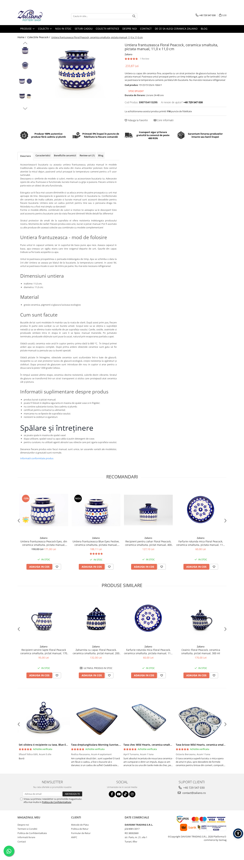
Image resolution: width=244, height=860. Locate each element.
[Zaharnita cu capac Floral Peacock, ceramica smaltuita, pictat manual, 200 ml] (96, 618)
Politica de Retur (79, 828)
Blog (204, 28)
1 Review (144, 58)
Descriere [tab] (25, 156)
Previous (25, 43)
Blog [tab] (100, 155)
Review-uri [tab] (87, 155)
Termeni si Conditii (27, 828)
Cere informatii (164, 120)
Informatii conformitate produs (36, 458)
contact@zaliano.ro (194, 793)
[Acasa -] (35, 16)
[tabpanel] (76, 70)
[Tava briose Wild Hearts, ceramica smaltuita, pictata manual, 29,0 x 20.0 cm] (201, 718)
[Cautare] (134, 16)
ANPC (74, 837)
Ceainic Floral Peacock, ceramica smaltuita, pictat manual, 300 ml (200, 651)
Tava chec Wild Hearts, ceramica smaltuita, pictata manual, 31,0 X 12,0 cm (168, 744)
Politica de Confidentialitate (56, 802)
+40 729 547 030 (194, 787)
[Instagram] (132, 794)
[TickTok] (125, 794)
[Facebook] (112, 794)
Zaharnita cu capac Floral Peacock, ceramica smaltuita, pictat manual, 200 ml (96, 651)
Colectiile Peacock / (39, 37)
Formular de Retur (81, 833)
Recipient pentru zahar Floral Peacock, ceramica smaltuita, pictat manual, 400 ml (148, 543)
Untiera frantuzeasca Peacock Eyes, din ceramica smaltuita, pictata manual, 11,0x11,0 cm (43, 543)
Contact (22, 841)
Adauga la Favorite (137, 120)
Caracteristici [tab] (43, 155)
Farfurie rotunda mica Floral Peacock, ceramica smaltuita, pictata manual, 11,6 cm (200, 543)
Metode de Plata (80, 824)
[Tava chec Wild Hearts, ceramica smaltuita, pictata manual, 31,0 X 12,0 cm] (148, 718)
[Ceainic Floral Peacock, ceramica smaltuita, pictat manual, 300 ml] (200, 618)
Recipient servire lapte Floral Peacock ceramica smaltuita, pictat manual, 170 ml (43, 651)
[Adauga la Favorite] (57, 567)
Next (25, 108)
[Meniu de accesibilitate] (238, 833)
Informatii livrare (26, 837)
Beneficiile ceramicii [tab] (65, 155)
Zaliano (128, 54)
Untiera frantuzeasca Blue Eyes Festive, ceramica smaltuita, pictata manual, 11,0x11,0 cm (96, 543)
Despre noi (23, 824)
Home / (22, 37)
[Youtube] (119, 794)
